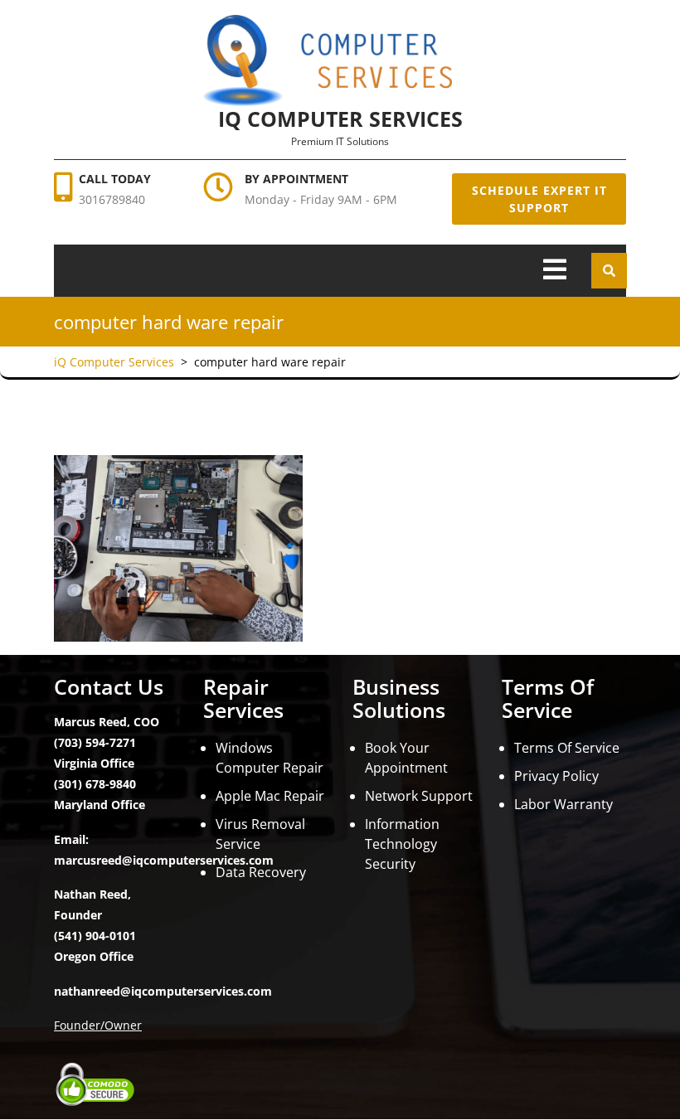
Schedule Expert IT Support (539, 199)
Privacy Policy (556, 776)
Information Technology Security (402, 844)
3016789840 (112, 199)
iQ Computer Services (340, 118)
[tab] (554, 270)
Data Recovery (261, 872)
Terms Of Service (566, 748)
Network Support (419, 796)
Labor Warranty (563, 804)
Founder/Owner (98, 1025)
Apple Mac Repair (270, 796)
